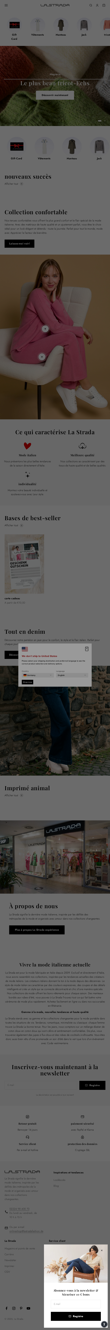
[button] (104, 1324)
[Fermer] (101, 1250)
